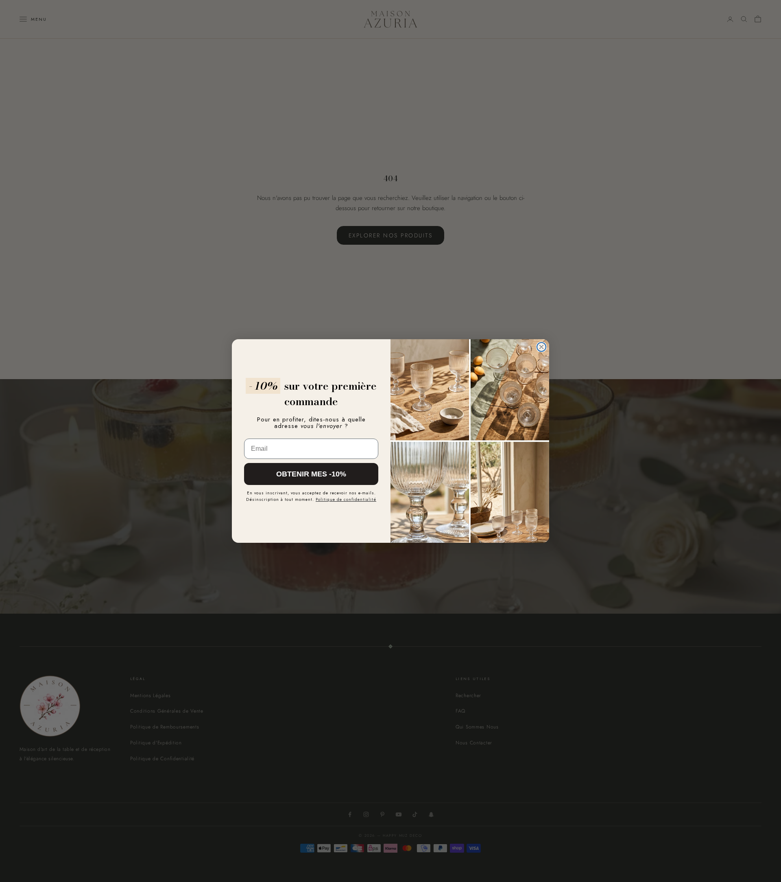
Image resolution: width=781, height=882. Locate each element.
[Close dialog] (541, 346)
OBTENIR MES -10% (311, 474)
